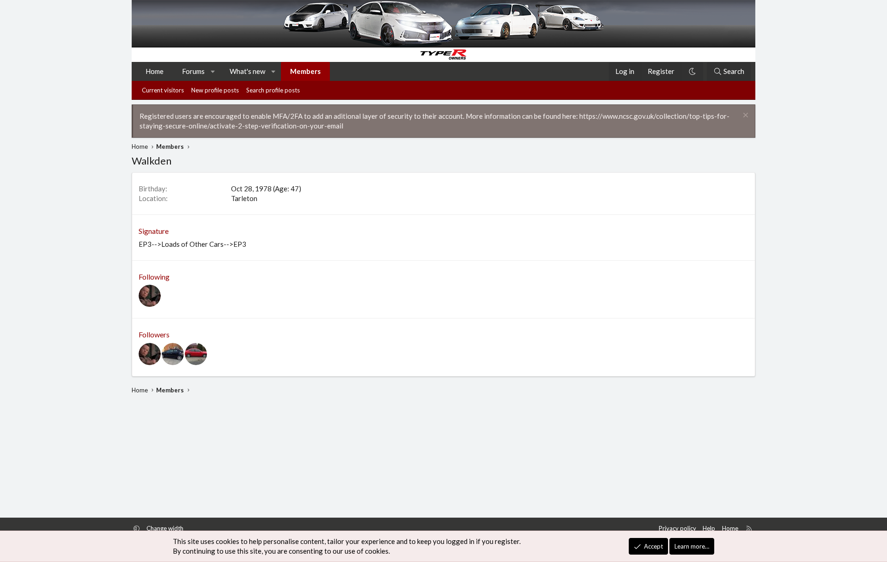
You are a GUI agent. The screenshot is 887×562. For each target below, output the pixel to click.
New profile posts (215, 90)
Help (709, 528)
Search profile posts (273, 90)
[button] (213, 71)
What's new (247, 71)
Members (305, 71)
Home (155, 71)
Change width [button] (164, 528)
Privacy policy (677, 528)
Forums (193, 71)
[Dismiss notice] (744, 116)
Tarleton (244, 198)
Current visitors (163, 90)
